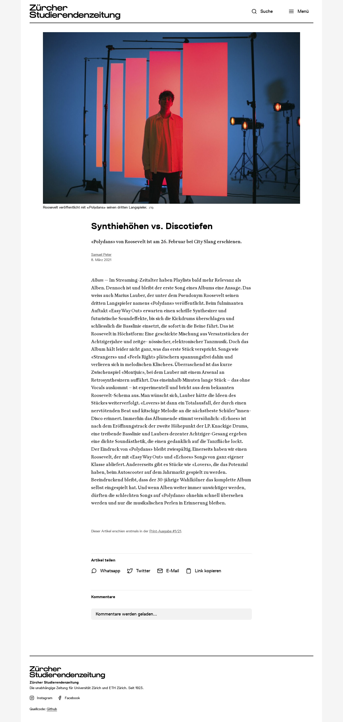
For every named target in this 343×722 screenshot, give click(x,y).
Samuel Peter (101, 254)
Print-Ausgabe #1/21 (165, 531)
